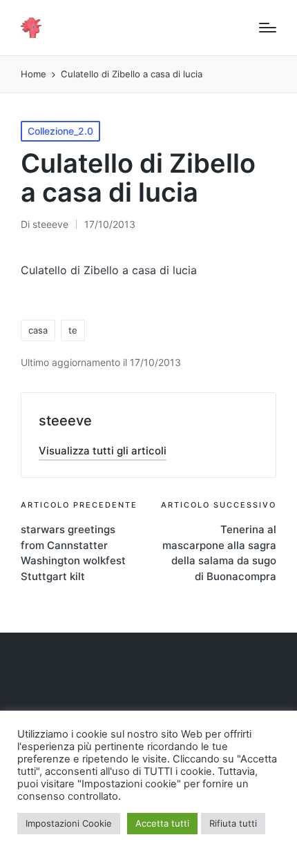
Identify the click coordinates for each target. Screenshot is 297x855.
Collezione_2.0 (60, 131)
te (72, 330)
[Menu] (267, 27)
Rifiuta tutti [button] (233, 823)
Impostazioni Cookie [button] (69, 823)
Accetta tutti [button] (162, 823)
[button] (102, 450)
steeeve (65, 420)
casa (38, 330)
